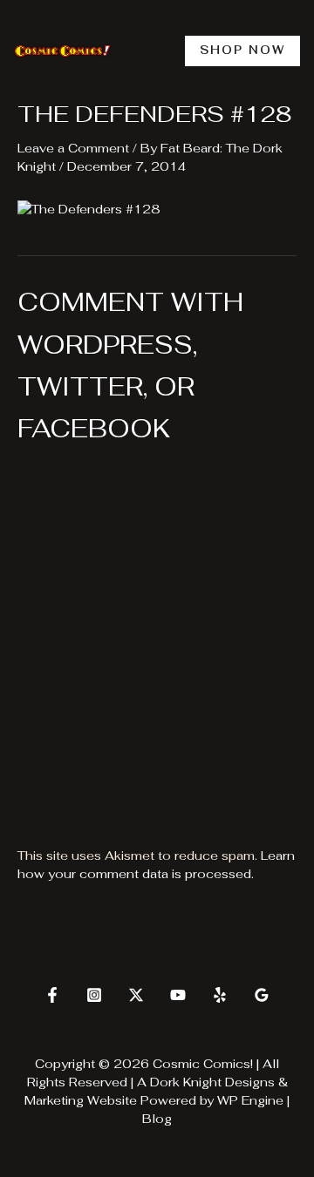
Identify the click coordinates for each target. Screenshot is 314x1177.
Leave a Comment (73, 148)
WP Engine (250, 1100)
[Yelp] (220, 995)
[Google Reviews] (262, 995)
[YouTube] (178, 995)
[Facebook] (52, 995)
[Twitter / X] (136, 995)
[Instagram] (94, 995)
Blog (157, 1118)
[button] (242, 51)
